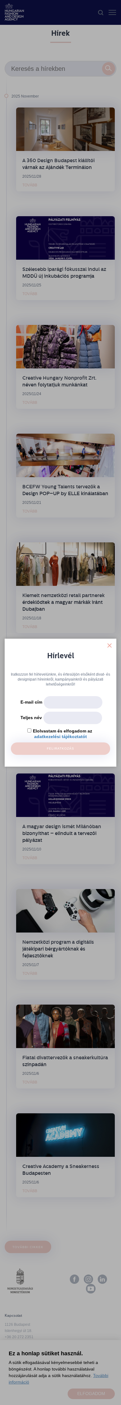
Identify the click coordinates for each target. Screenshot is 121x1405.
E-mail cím (31, 702)
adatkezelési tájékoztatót (60, 736)
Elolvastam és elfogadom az (62, 730)
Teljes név (31, 717)
